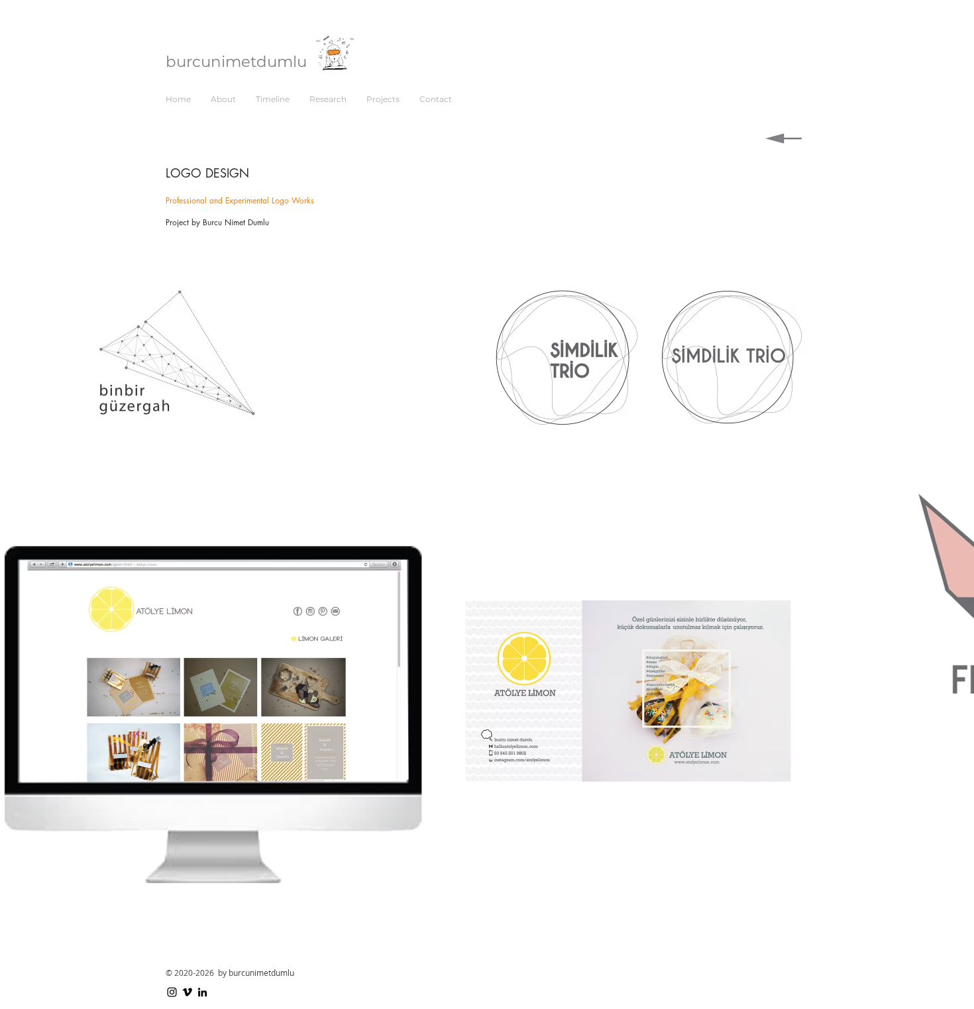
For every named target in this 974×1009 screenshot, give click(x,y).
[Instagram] (172, 992)
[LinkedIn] (202, 992)
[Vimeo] (187, 992)
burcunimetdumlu (236, 61)
